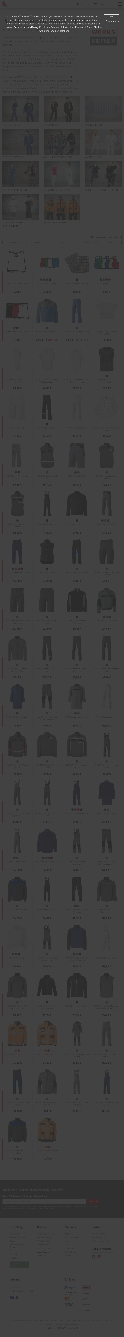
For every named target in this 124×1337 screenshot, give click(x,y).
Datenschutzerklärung (26, 27)
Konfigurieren (112, 20)
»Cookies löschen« (75, 27)
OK (111, 16)
